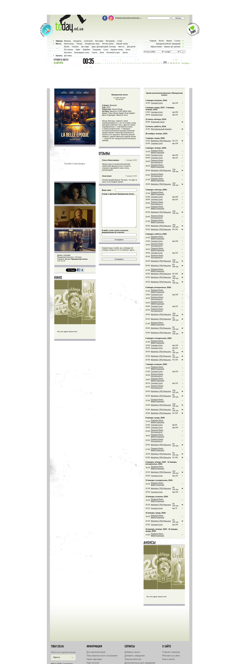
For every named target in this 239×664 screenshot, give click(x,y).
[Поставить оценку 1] (58, 261)
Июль (99, 63)
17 (141, 63)
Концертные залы (92, 44)
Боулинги (68, 52)
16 (138, 63)
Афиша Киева (156, 47)
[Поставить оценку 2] (59, 261)
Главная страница (171, 652)
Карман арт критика (172, 47)
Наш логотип (93, 663)
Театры (79, 44)
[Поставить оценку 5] (64, 261)
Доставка (68, 56)
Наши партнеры (94, 659)
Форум (169, 41)
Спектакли (88, 41)
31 (179, 63)
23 (156, 63)
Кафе (78, 50)
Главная (153, 41)
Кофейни (86, 50)
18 (143, 63)
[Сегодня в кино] (58, 278)
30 (176, 63)
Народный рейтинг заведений (168, 44)
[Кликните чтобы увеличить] (75, 204)
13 (130, 63)
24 (159, 63)
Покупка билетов (133, 659)
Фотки (161, 41)
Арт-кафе (85, 47)
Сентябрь (185, 63)
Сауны (94, 52)
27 (168, 63)
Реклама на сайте (171, 655)
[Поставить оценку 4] (63, 261)
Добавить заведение (135, 655)
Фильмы (67, 41)
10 (123, 63)
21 (151, 63)
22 (154, 63)
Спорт (119, 41)
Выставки (99, 41)
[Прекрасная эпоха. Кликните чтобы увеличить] (75, 144)
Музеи (66, 47)
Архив (125, 52)
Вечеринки (110, 41)
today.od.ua (57, 646)
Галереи (75, 47)
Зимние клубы (122, 44)
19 (146, 63)
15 (136, 63)
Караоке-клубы (117, 50)
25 (162, 63)
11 (125, 63)
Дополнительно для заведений (140, 663)
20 (149, 63)
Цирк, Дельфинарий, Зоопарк (104, 47)
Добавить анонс (132, 652)
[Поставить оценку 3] (61, 261)
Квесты (121, 47)
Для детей (131, 47)
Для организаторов (96, 652)
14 (133, 63)
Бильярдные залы (81, 52)
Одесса (56, 657)
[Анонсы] (150, 543)
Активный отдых (113, 52)
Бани (102, 52)
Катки (128, 50)
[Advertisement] (119, 7)
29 (174, 63)
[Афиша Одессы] (69, 32)
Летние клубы (107, 44)
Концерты (77, 41)
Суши (105, 50)
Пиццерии (97, 50)
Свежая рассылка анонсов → (128, 18)
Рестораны (68, 50)
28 (171, 63)
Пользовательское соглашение (102, 655)
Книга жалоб (168, 659)
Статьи (177, 41)
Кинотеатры (69, 44)
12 (128, 63)
